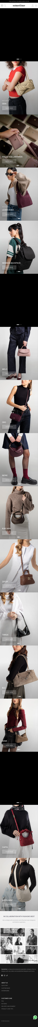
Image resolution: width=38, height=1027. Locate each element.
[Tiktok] (7, 975)
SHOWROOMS (5, 990)
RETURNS (4, 1003)
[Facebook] (2, 975)
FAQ (2, 1001)
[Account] (32, 5)
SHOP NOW (9, 56)
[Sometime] (19, 5)
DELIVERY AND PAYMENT (8, 1006)
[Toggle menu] (2, 5)
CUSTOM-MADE (5, 988)
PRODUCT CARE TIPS (7, 1009)
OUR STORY (4, 985)
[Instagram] (4, 975)
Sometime (7, 1021)
